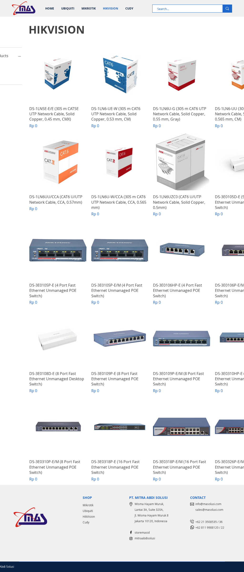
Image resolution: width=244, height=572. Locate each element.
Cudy (86, 522)
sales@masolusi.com (209, 509)
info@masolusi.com (208, 504)
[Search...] (227, 8)
